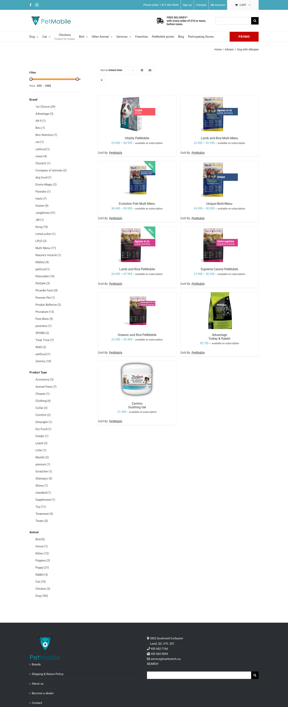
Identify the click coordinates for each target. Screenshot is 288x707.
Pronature (44, 312)
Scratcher (43, 471)
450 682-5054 (159, 654)
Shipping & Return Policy (47, 674)
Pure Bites (44, 319)
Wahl (40, 347)
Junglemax (45, 213)
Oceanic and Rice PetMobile (137, 335)
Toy (40, 507)
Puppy (42, 567)
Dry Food (43, 429)
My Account (218, 4)
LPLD (40, 241)
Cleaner (42, 394)
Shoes (41, 485)
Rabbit (41, 574)
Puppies (42, 560)
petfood (42, 269)
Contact (37, 703)
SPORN (42, 333)
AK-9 (40, 121)
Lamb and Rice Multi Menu (219, 138)
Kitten (42, 553)
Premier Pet (45, 297)
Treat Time (44, 340)
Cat (40, 581)
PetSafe (42, 283)
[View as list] (150, 70)
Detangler (43, 422)
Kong (41, 227)
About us (37, 683)
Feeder (41, 436)
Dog (41, 596)
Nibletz (42, 262)
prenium (42, 464)
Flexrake (43, 191)
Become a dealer (43, 693)
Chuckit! (42, 163)
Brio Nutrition (46, 135)
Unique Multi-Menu (219, 204)
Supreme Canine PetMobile (219, 269)
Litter (40, 450)
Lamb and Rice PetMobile (137, 269)
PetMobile (115, 153)
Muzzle (42, 457)
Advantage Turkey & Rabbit (219, 336)
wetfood (42, 354)
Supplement (45, 499)
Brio (40, 128)
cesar (41, 156)
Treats (41, 521)
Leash (41, 443)
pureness (43, 326)
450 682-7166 (159, 649)
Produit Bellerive (48, 305)
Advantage (44, 114)
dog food (43, 177)
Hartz (41, 198)
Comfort (43, 415)
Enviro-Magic (46, 184)
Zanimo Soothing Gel (137, 405)
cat (39, 142)
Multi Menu (45, 248)
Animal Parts (45, 387)
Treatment (44, 514)
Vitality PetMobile (137, 138)
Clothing (43, 401)
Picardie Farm (46, 290)
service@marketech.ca (165, 659)
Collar (41, 408)
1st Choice (45, 106)
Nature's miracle (48, 255)
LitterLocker (45, 234)
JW (39, 220)
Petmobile (44, 276)
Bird (40, 539)
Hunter (41, 205)
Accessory (44, 379)
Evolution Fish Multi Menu (137, 204)
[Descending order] (101, 80)
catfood (42, 149)
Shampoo (43, 478)
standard (43, 492)
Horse (41, 546)
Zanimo (43, 361)
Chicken (42, 589)
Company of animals (51, 170)
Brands (36, 664)
